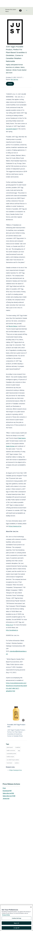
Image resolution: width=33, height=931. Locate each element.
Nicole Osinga (13, 327)
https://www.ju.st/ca (15, 527)
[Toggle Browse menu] (26, 10)
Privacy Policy (6, 915)
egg (19, 751)
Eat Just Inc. (14, 80)
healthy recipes (10, 757)
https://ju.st (9, 625)
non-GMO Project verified (13, 760)
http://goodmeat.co (12, 631)
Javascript (6, 799)
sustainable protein (11, 754)
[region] (16, 918)
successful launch (11, 129)
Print (4, 789)
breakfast (17, 748)
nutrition (17, 763)
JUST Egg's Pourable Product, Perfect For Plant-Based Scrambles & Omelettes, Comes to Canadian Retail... (16, 734)
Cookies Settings (16, 918)
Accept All (16, 927)
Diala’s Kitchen (10, 447)
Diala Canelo (22, 439)
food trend (9, 763)
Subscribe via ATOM (9, 796)
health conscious (11, 751)
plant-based (10, 748)
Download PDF (7, 791)
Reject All (16, 923)
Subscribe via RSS (8, 794)
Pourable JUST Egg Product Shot (16, 726)
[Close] (31, 907)
